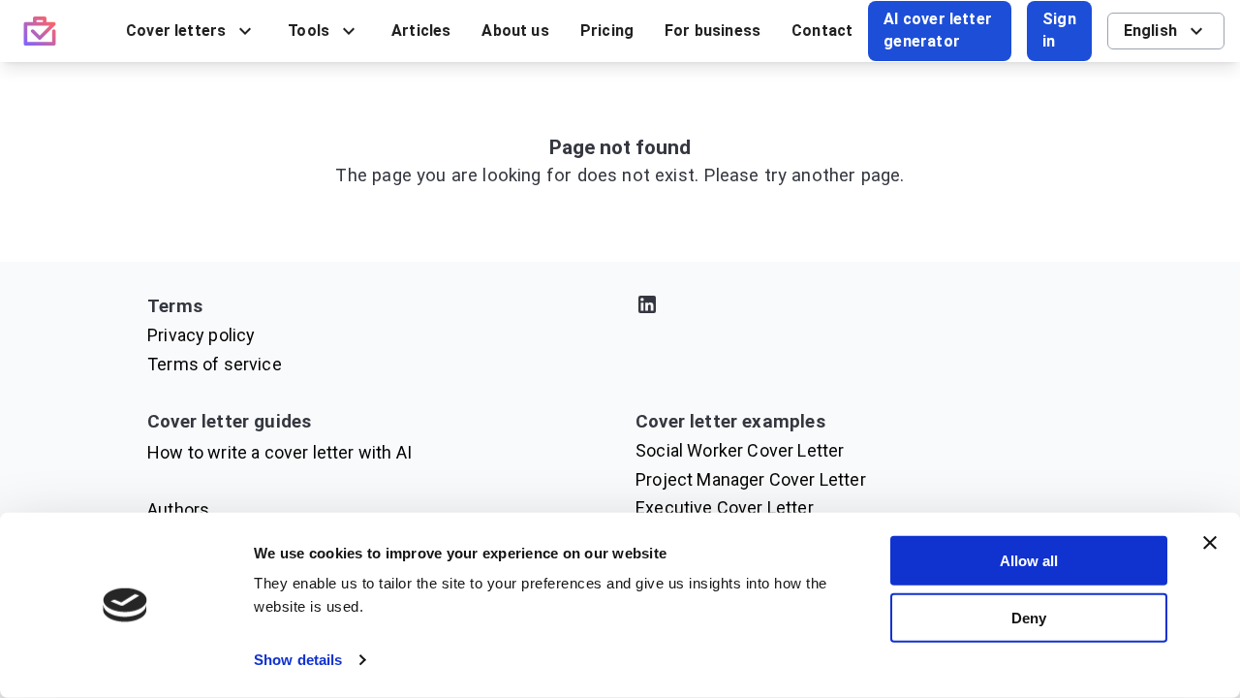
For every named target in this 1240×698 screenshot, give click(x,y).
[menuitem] (191, 31)
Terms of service (214, 364)
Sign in (1059, 30)
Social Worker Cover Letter (740, 450)
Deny (1028, 617)
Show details (298, 659)
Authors (178, 509)
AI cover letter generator (938, 30)
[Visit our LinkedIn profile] (864, 308)
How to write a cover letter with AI (279, 452)
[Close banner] (1210, 543)
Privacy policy (201, 335)
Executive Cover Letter (725, 507)
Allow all (1029, 561)
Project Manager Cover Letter (751, 479)
